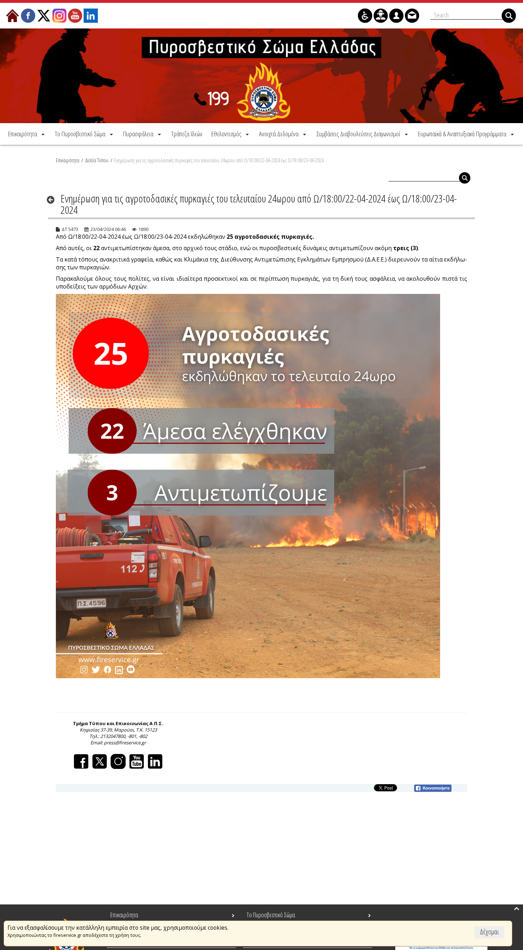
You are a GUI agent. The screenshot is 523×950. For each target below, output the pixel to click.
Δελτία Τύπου (97, 160)
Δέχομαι (489, 931)
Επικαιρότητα (67, 160)
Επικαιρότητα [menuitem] (124, 915)
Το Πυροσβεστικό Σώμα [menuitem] (271, 915)
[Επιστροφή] (53, 199)
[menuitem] (27, 133)
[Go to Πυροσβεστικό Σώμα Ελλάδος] (261, 75)
